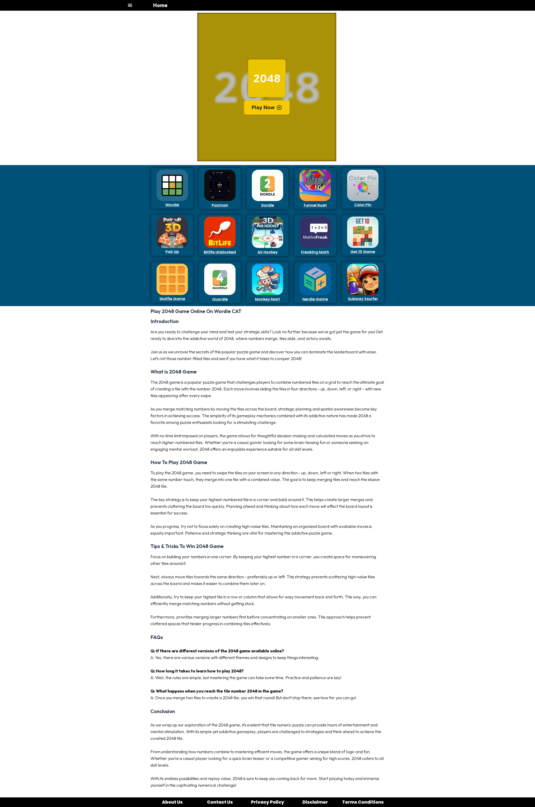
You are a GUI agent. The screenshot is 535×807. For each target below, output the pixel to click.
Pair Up (172, 251)
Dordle (267, 205)
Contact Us (220, 802)
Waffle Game (172, 298)
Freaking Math (315, 252)
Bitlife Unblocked (220, 252)
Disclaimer (315, 802)
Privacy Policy (267, 802)
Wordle (172, 204)
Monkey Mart (267, 299)
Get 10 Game (362, 251)
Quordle (220, 299)
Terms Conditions (363, 802)
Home (160, 5)
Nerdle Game (315, 299)
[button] (129, 4)
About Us (172, 802)
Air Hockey (267, 252)
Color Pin (362, 204)
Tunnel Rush (315, 205)
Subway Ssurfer (363, 298)
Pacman (220, 205)
